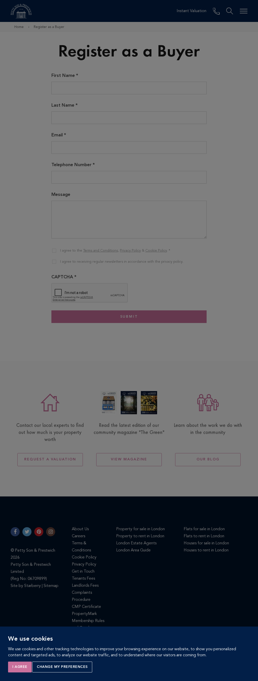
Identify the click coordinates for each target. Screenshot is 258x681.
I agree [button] (19, 667)
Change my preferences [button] (62, 667)
